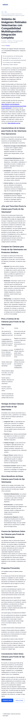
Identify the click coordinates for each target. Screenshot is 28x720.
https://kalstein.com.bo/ (14, 123)
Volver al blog (19, 700)
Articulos (8, 45)
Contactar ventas (7, 700)
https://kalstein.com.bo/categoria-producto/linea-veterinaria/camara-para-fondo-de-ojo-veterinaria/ (13, 106)
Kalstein (5, 4)
